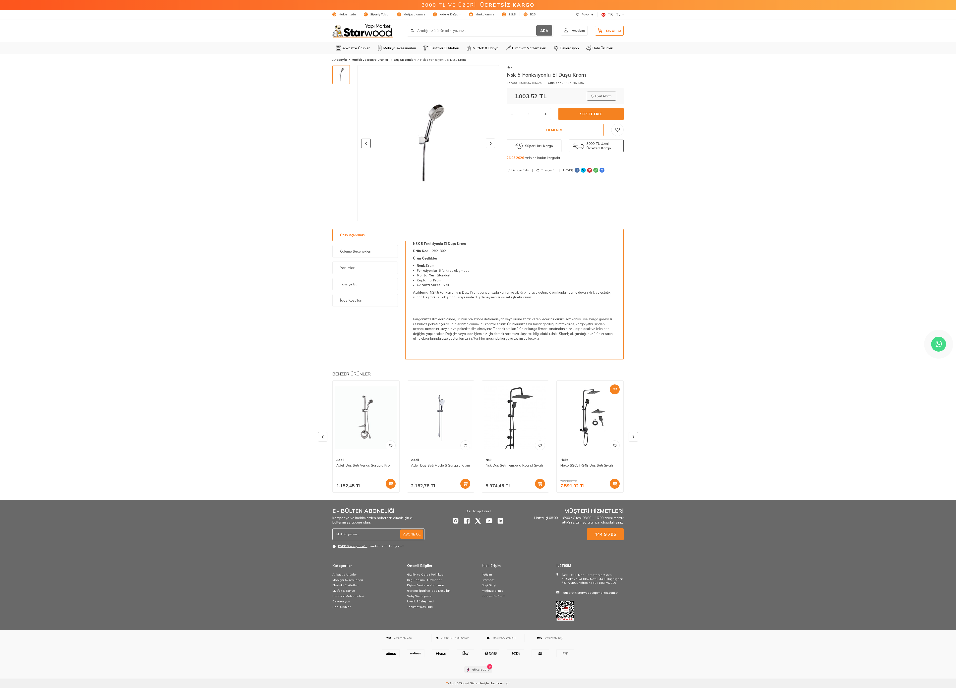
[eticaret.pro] (478, 674)
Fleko (564, 460)
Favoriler (588, 14)
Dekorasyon (569, 48)
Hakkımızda (347, 14)
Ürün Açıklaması (352, 235)
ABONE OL (411, 534)
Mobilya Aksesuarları (399, 48)
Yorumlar (347, 267)
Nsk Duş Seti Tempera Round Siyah (514, 465)
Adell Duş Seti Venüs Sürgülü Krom (364, 465)
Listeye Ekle (520, 170)
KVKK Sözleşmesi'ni (352, 546)
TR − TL (614, 14)
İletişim (487, 574)
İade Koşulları (351, 300)
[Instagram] (455, 521)
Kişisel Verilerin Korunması (426, 585)
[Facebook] (467, 521)
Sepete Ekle (591, 114)
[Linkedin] (500, 521)
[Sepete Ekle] (391, 484)
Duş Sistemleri (405, 59)
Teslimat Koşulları (420, 607)
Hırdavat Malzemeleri (529, 48)
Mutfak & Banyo (485, 48)
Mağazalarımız (414, 14)
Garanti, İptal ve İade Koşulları (429, 590)
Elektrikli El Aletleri (444, 48)
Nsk (509, 67)
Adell (340, 460)
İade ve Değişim (450, 14)
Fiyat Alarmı (603, 96)
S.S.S (512, 14)
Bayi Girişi (489, 585)
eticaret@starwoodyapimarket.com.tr (590, 592)
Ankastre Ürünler (356, 48)
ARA (544, 30)
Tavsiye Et (547, 170)
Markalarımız (485, 14)
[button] (366, 143)
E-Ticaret (463, 683)
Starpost (488, 580)
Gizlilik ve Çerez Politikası (425, 574)
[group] (428, 143)
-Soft (451, 683)
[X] (478, 521)
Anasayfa (339, 59)
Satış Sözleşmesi (419, 596)
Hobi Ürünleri (603, 48)
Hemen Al (555, 130)
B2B (533, 14)
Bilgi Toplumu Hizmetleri (424, 580)
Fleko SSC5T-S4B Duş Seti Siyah (586, 465)
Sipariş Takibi (379, 14)
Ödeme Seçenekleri (355, 251)
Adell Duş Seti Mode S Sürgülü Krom (440, 465)
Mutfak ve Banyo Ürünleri (370, 59)
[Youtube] (489, 521)
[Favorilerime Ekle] (391, 445)
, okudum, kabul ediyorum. (371, 546)
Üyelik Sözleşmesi (420, 601)
